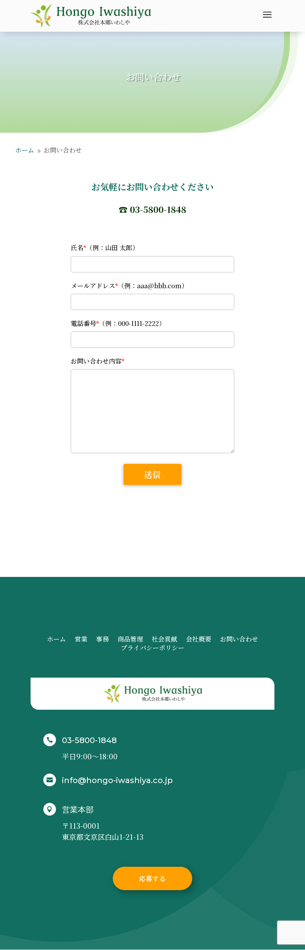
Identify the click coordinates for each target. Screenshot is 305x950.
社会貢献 (164, 640)
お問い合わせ (239, 640)
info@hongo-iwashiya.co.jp (117, 780)
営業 (81, 640)
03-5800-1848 (89, 740)
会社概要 (198, 640)
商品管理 (130, 640)
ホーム (56, 640)
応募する (152, 878)
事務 (102, 640)
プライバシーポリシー (152, 648)
